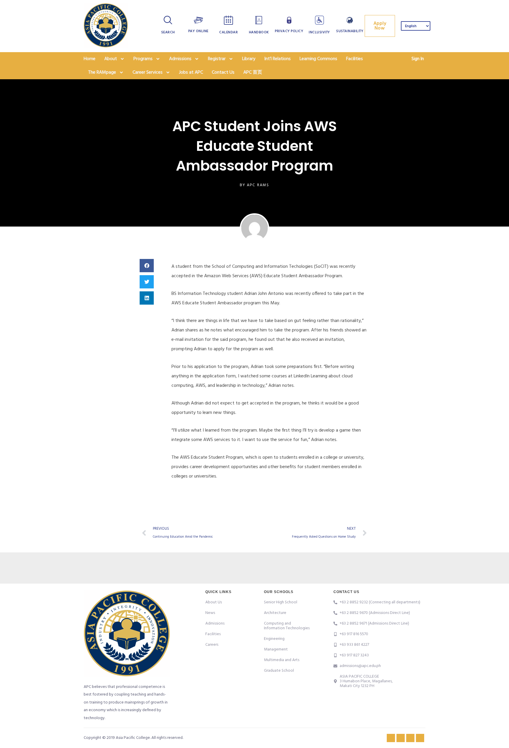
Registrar (217, 59)
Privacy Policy (289, 31)
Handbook (259, 32)
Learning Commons (318, 59)
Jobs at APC (191, 72)
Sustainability (349, 31)
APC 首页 (252, 72)
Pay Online (198, 31)
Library (248, 59)
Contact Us (223, 72)
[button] (147, 265)
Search (168, 32)
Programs (143, 59)
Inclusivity (319, 32)
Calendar (228, 32)
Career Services (148, 72)
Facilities (354, 59)
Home (89, 59)
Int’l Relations (277, 59)
